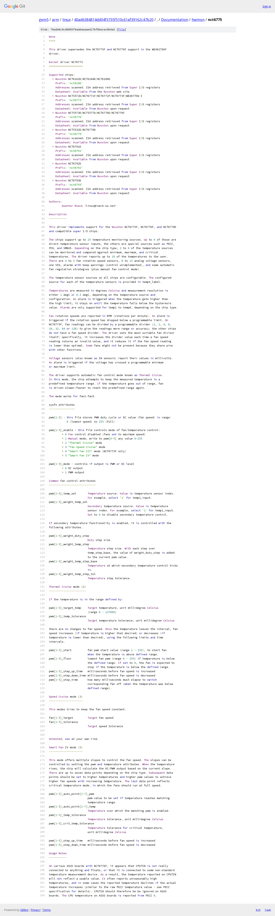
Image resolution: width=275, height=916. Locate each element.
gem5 (44, 19)
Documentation (174, 19)
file (121, 29)
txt (258, 910)
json (268, 910)
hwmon (198, 19)
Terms (46, 910)
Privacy (35, 910)
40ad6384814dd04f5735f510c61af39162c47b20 (113, 19)
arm (55, 19)
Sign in (267, 6)
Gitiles (24, 910)
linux (66, 19)
